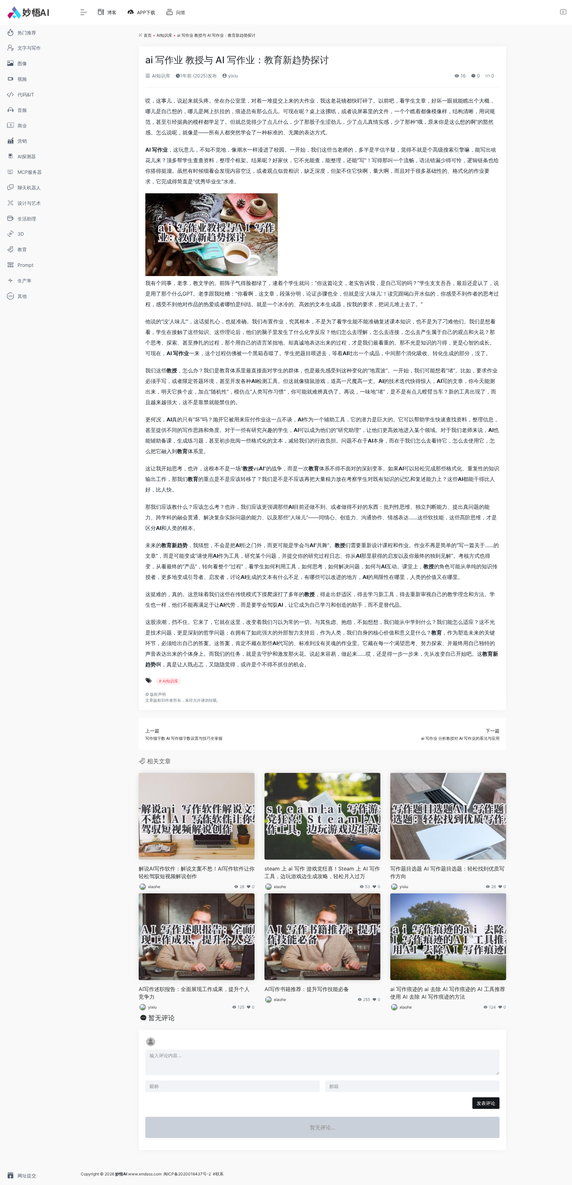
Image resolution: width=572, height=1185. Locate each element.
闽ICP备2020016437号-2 (187, 1173)
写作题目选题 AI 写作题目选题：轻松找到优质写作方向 (447, 872)
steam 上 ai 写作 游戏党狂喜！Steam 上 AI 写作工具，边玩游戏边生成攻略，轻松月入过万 (322, 872)
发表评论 (486, 1103)
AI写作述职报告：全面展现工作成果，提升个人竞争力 (194, 993)
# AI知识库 (168, 681)
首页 (148, 35)
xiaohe (154, 886)
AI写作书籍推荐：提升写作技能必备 (306, 989)
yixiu (232, 75)
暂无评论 (161, 1018)
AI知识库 (164, 35)
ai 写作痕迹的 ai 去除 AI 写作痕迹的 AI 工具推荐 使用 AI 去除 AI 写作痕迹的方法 (447, 993)
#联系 (218, 1173)
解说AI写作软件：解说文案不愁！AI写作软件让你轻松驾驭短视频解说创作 (197, 872)
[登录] (563, 12)
